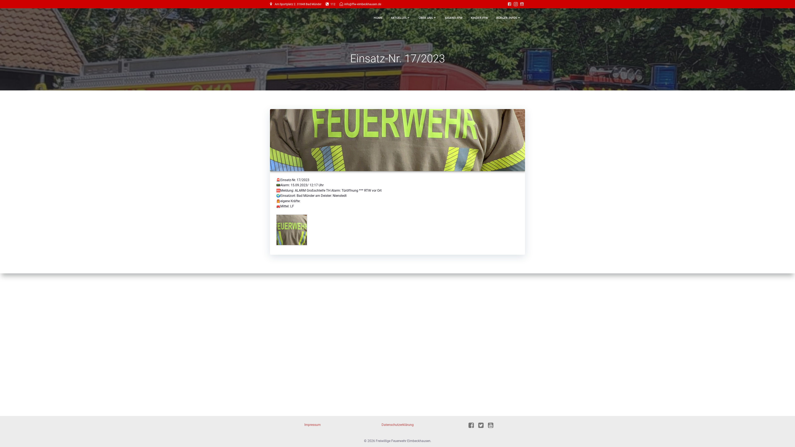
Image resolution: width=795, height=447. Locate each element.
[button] (9, 438)
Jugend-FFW (454, 18)
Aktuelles (399, 18)
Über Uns (426, 18)
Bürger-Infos (506, 18)
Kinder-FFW (479, 18)
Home (378, 18)
